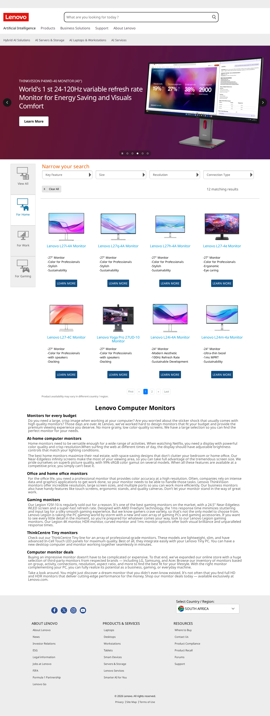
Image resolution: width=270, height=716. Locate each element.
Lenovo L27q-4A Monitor (118, 245)
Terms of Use (147, 702)
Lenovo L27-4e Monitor (222, 245)
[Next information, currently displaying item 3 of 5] (263, 102)
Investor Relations (44, 643)
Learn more (66, 283)
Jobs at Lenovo (42, 664)
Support (180, 664)
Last (166, 391)
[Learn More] (135, 102)
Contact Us (181, 637)
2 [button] (152, 391)
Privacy (119, 702)
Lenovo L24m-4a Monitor (222, 337)
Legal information (44, 657)
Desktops (110, 637)
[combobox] (137, 17)
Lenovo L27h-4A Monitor (170, 245)
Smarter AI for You (115, 677)
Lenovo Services (114, 670)
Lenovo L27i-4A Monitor (66, 245)
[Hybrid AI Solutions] (32, 40)
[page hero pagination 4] (142, 153)
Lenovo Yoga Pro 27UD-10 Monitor (118, 339)
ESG (35, 650)
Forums (179, 657)
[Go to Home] (16, 17)
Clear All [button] (54, 189)
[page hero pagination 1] (127, 153)
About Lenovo (42, 630)
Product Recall (184, 650)
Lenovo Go (39, 684)
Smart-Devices (113, 657)
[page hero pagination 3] (137, 153)
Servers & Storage (115, 664)
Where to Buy (183, 630)
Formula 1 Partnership (47, 677)
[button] (214, 17)
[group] (67, 175)
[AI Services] (128, 40)
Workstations (112, 643)
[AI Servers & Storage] (66, 40)
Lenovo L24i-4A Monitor (170, 337)
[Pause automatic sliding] (122, 153)
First (130, 391)
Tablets (108, 650)
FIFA (35, 670)
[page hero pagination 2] (132, 153)
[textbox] (208, 608)
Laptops (109, 630)
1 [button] (145, 391)
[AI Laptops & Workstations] (108, 40)
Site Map (131, 702)
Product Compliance (187, 643)
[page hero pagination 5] (147, 153)
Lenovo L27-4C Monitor (66, 337)
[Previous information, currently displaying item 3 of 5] (7, 102)
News (36, 637)
